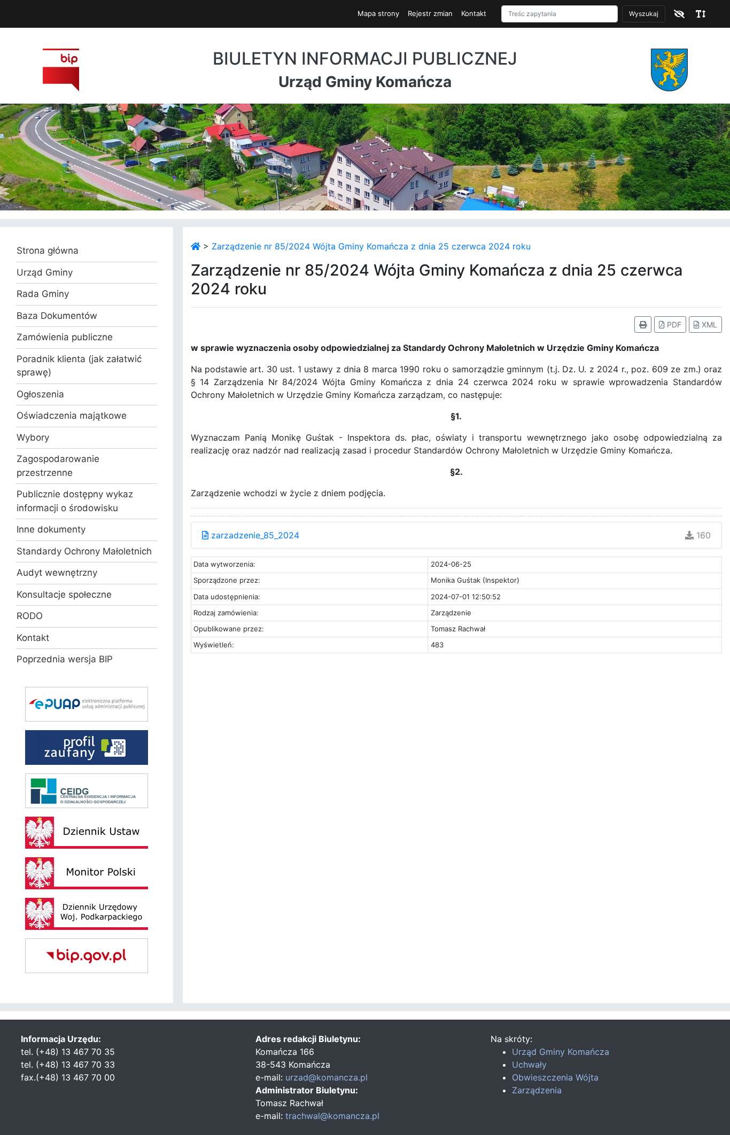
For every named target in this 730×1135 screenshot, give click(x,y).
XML (708, 324)
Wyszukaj (643, 14)
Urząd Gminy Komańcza (560, 1051)
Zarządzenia (537, 1090)
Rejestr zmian (430, 13)
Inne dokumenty (51, 529)
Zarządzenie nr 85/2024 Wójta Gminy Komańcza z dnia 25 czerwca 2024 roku (371, 246)
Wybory (33, 437)
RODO (30, 615)
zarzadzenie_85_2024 (253, 535)
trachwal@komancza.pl (332, 1115)
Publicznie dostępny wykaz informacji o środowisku (75, 501)
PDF (673, 324)
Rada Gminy (43, 293)
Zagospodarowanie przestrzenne (58, 465)
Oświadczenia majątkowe (72, 415)
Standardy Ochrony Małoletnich (84, 551)
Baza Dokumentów (57, 315)
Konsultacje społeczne (64, 594)
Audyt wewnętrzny (57, 572)
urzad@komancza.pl (326, 1077)
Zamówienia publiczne (65, 337)
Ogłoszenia (40, 394)
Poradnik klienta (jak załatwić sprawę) (79, 366)
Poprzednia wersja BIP (65, 659)
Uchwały (529, 1064)
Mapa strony (378, 13)
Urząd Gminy (45, 272)
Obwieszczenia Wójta (555, 1077)
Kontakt (473, 13)
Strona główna (48, 250)
